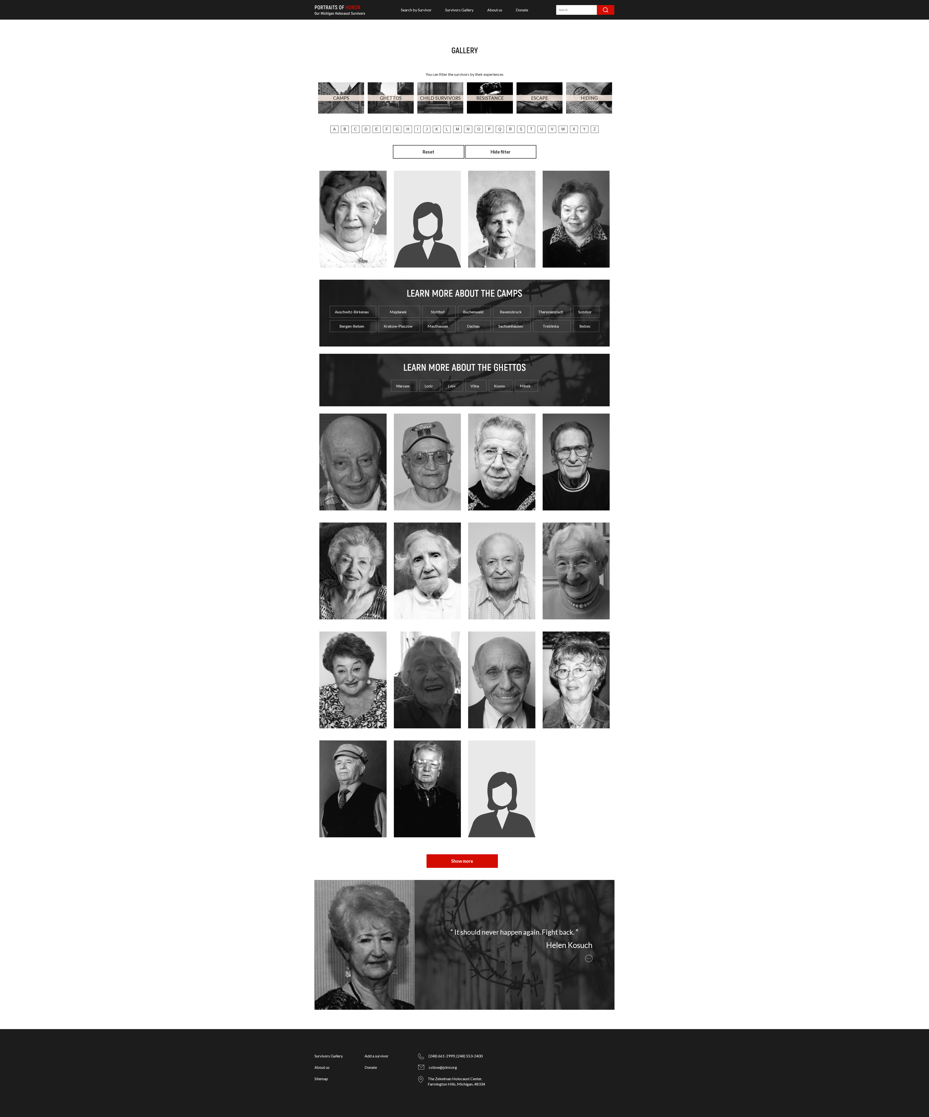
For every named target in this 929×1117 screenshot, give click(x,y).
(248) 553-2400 (469, 1056)
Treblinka (551, 326)
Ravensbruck (511, 311)
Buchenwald (473, 311)
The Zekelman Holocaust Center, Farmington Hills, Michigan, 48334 (456, 1081)
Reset (428, 151)
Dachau (473, 326)
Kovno (499, 386)
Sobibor (585, 311)
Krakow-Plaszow (398, 326)
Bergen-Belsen (351, 326)
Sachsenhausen (510, 326)
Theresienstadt (550, 311)
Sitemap (321, 1078)
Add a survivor (377, 1056)
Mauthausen (437, 326)
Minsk (525, 386)
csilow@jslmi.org (443, 1067)
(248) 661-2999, (442, 1056)
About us (494, 10)
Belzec (585, 326)
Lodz (429, 386)
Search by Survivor (416, 10)
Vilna (475, 386)
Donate (522, 10)
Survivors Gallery (459, 10)
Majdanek (398, 311)
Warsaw (403, 386)
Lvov (452, 386)
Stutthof (438, 311)
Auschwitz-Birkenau (352, 311)
